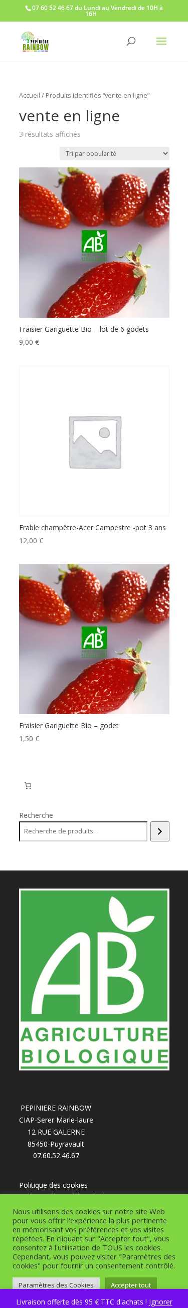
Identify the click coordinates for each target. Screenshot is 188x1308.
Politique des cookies (53, 1185)
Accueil (29, 95)
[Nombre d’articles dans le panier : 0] (28, 785)
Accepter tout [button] (131, 1284)
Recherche (36, 815)
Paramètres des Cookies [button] (56, 1284)
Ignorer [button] (160, 1301)
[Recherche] (159, 831)
